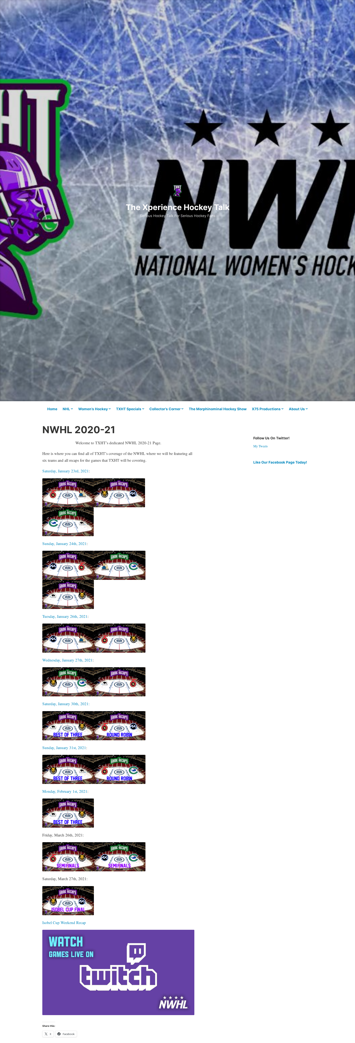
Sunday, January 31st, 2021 (64, 747)
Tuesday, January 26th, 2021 (65, 616)
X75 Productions (266, 409)
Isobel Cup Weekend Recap (64, 922)
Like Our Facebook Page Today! (280, 462)
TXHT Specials (128, 409)
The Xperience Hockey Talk (177, 207)
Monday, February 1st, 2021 (64, 791)
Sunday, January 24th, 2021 (64, 543)
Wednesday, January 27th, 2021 (67, 660)
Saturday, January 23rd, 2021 (65, 470)
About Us (297, 409)
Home (52, 409)
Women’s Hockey (93, 409)
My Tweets (260, 446)
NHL (66, 409)
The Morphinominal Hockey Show (218, 409)
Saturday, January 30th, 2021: (66, 703)
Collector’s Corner (165, 409)
